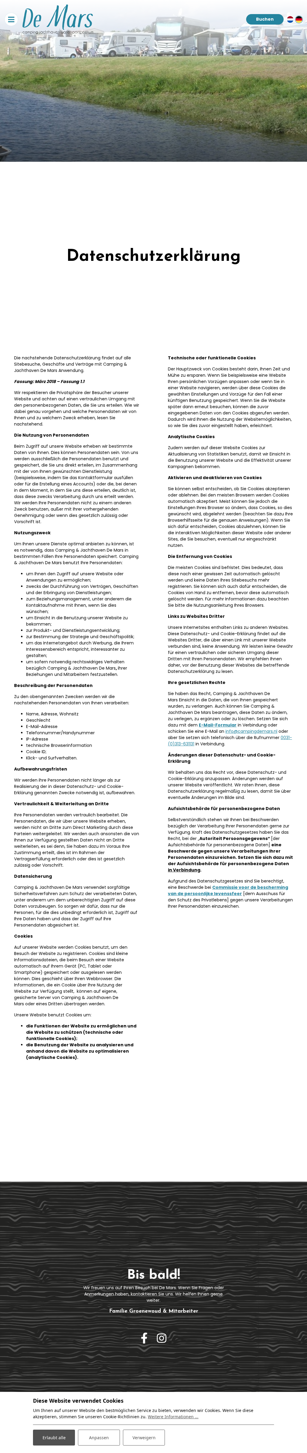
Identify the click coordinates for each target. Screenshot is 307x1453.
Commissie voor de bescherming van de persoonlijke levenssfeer (228, 890)
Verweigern (144, 1437)
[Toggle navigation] (11, 19)
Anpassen (99, 1437)
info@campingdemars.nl (251, 731)
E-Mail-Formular (218, 725)
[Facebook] (144, 1339)
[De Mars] (57, 19)
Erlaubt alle (54, 1437)
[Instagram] (161, 1339)
